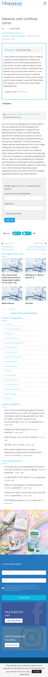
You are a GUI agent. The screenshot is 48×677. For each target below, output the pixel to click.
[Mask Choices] (12, 293)
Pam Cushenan (31, 437)
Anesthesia (9, 324)
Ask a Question (30, 313)
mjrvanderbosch (35, 422)
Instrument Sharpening (13, 357)
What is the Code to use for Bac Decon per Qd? (25, 492)
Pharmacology (10, 394)
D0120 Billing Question (14, 500)
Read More (24, 674)
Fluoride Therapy (11, 347)
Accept (37, 671)
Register (22, 186)
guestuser (11, 50)
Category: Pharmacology (13, 36)
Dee (22, 445)
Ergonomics (9, 334)
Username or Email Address (17, 193)
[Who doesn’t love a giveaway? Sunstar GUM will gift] (24, 533)
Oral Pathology (10, 375)
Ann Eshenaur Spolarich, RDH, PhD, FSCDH (23, 114)
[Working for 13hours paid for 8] (35, 265)
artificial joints (22, 92)
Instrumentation (11, 361)
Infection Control (11, 352)
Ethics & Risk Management (14, 343)
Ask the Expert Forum (12, 33)
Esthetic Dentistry (11, 338)
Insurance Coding (11, 366)
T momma (16, 455)
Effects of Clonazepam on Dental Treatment (23, 485)
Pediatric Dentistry (12, 385)
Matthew (8, 432)
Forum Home (17, 313)
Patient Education (11, 380)
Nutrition (8, 371)
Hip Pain (8, 445)
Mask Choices (10, 437)
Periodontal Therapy (12, 389)
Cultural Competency (13, 329)
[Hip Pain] (35, 293)
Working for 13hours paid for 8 (17, 429)
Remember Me (13, 213)
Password (8, 203)
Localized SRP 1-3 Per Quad (16, 477)
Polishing (8, 398)
